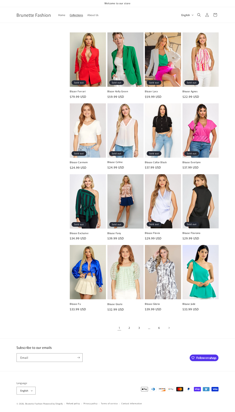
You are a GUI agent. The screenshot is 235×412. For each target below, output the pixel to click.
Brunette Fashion (34, 403)
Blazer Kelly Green (117, 91)
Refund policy (73, 403)
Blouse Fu (75, 304)
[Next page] (169, 328)
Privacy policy (90, 403)
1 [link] (119, 327)
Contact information (131, 403)
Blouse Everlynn (191, 162)
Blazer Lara (151, 91)
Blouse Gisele (115, 304)
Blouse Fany (114, 233)
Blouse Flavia (152, 233)
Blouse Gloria (152, 304)
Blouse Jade (189, 304)
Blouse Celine (115, 162)
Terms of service (109, 403)
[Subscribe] (78, 357)
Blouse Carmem (79, 162)
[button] (199, 15)
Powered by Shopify (53, 403)
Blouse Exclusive (79, 233)
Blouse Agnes (190, 91)
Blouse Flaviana (191, 233)
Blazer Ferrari (78, 91)
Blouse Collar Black (156, 162)
